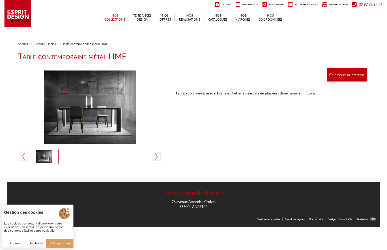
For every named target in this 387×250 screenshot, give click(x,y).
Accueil (23, 44)
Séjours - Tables (45, 44)
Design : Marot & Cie (340, 219)
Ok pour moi (61, 243)
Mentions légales (295, 219)
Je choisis (36, 243)
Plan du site (316, 219)
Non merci (15, 243)
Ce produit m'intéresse (347, 74)
